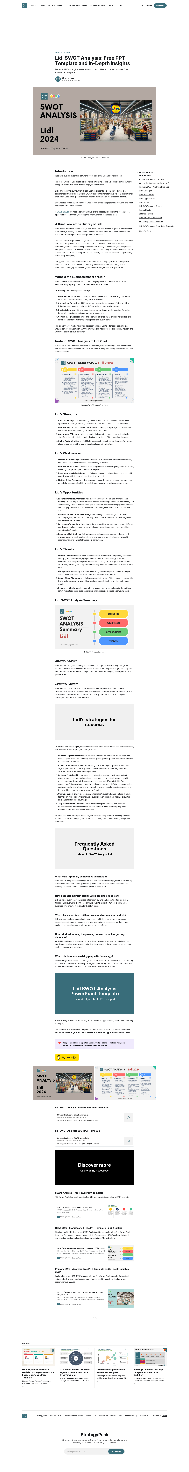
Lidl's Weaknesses (146, 195)
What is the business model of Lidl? (154, 183)
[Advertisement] (94, 27)
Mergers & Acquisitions (77, 5)
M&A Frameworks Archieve (105, 1416)
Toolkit (42, 5)
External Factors (146, 214)
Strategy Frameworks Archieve (48, 1416)
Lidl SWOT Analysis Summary (151, 206)
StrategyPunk (68, 78)
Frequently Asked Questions (151, 221)
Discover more (145, 231)
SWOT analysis (63, 212)
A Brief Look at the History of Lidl (153, 179)
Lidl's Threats (144, 202)
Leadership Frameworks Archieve (77, 1416)
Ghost (164, 1416)
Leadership (112, 5)
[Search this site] (142, 5)
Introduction (145, 175)
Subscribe (160, 5)
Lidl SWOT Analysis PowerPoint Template (156, 226)
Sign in (149, 5)
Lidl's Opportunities (147, 198)
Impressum (144, 1416)
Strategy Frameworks (56, 5)
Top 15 (33, 5)
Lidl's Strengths (145, 191)
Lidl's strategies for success (150, 218)
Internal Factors (145, 210)
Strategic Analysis (97, 5)
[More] (121, 5)
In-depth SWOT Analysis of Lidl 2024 (155, 187)
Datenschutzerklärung (128, 1416)
